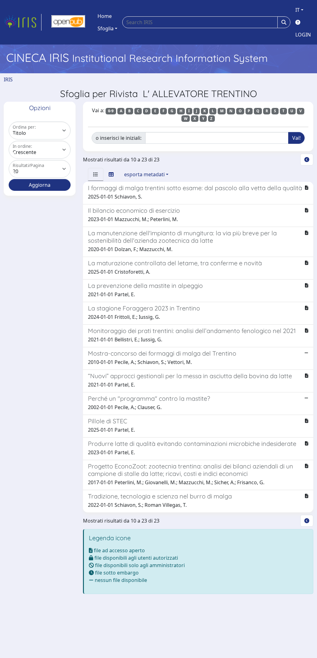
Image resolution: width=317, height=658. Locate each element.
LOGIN (303, 34)
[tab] (95, 174)
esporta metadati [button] (144, 174)
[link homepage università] (68, 22)
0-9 (111, 110)
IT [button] (297, 9)
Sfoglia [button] (106, 28)
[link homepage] (22, 22)
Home (105, 16)
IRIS (8, 79)
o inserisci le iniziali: (118, 138)
